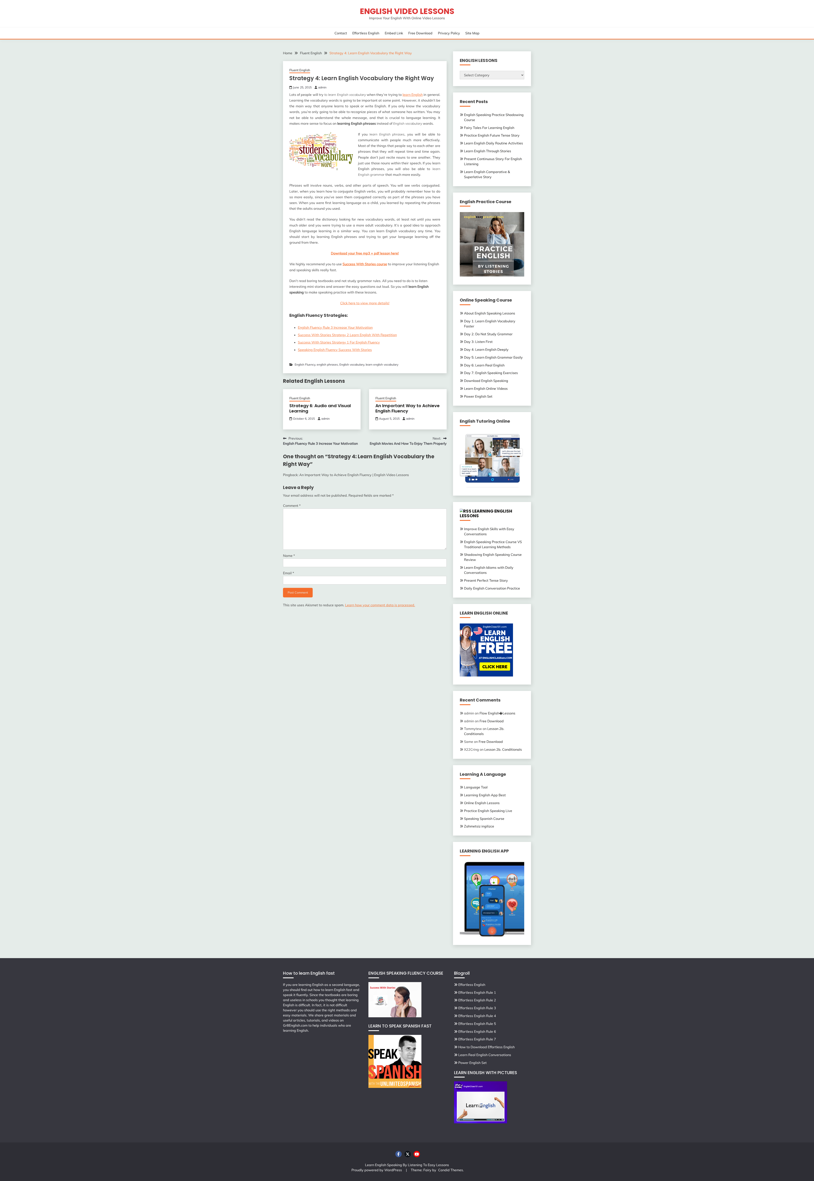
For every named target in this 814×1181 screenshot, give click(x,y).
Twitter (407, 1154)
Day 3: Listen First (478, 342)
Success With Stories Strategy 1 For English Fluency (339, 342)
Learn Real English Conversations (484, 1055)
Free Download (420, 33)
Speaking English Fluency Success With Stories (335, 350)
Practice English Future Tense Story (492, 135)
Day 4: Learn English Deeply (486, 349)
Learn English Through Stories (487, 151)
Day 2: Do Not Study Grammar (488, 334)
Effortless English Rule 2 (477, 1000)
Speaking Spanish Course (484, 818)
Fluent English (299, 70)
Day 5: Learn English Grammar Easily (493, 357)
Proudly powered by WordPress (377, 1170)
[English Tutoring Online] (492, 486)
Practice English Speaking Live (488, 811)
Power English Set (478, 396)
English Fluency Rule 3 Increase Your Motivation (335, 327)
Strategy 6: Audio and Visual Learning (320, 408)
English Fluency (305, 364)
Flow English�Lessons (497, 713)
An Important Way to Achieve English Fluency (407, 408)
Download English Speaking (486, 381)
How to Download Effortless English (486, 1047)
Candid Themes (450, 1170)
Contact (341, 33)
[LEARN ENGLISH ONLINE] (486, 675)
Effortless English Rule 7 (477, 1039)
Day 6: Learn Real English (484, 365)
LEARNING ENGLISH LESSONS (486, 513)
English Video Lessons (407, 11)
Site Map (472, 33)
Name (289, 555)
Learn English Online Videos (486, 388)
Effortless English (365, 33)
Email (288, 573)
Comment (292, 505)
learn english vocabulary (382, 364)
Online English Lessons (482, 803)
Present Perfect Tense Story (486, 580)
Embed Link (394, 33)
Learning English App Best (485, 795)
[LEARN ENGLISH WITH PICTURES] (480, 1122)
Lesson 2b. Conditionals (503, 749)
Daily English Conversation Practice (492, 588)
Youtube (417, 1154)
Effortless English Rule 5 (477, 1024)
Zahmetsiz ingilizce (479, 826)
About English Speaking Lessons (489, 313)
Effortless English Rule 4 (477, 1016)
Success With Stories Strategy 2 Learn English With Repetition (347, 335)
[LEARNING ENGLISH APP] (492, 936)
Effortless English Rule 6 (477, 1031)
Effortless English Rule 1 (477, 992)
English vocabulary (351, 364)
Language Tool (476, 787)
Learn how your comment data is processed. (380, 605)
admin (322, 87)
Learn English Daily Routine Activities (493, 143)
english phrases (327, 364)
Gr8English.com (295, 1025)
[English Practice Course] (492, 275)
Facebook (398, 1154)
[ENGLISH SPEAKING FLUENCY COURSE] (394, 1016)
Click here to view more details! (364, 303)
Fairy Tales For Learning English (489, 128)
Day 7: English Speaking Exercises (491, 373)
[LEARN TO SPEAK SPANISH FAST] (394, 1087)
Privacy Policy (449, 33)
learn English (413, 94)
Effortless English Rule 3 (477, 1008)
